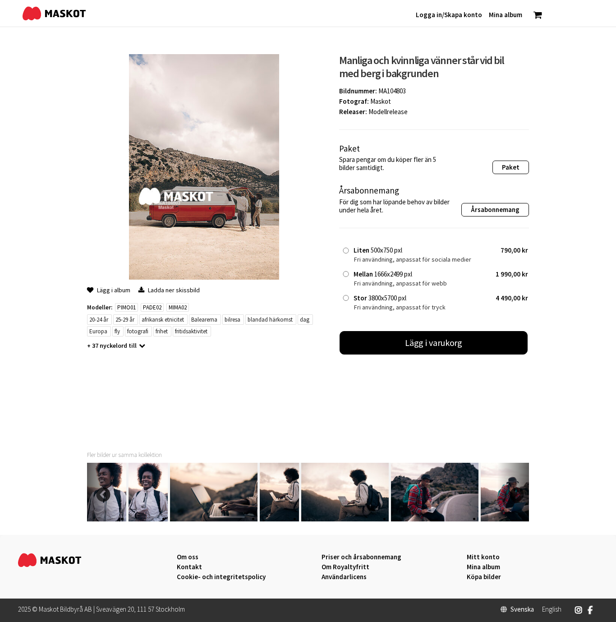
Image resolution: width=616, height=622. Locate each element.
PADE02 (152, 307)
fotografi (137, 331)
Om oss (187, 557)
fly (117, 331)
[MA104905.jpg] (345, 519)
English (551, 609)
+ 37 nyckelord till (112, 345)
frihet (162, 331)
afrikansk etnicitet (163, 319)
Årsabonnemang (495, 209)
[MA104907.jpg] (213, 519)
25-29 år (124, 319)
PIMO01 (126, 307)
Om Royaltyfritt (345, 567)
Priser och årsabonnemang (361, 557)
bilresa (232, 319)
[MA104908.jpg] (148, 519)
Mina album (483, 567)
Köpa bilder (484, 577)
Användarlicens (344, 577)
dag (304, 319)
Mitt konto (483, 557)
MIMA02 (178, 307)
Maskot (380, 101)
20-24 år (98, 319)
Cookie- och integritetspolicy (221, 576)
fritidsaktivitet (191, 331)
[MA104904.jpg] (434, 519)
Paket (510, 167)
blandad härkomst (270, 319)
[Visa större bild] (204, 277)
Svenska (522, 609)
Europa (98, 331)
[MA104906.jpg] (279, 519)
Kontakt (189, 567)
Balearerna (204, 319)
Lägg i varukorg (434, 342)
